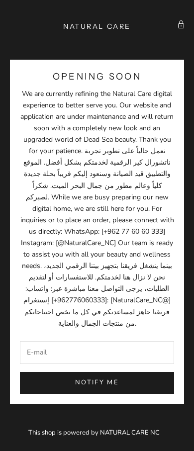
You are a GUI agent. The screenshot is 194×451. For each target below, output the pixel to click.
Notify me (97, 382)
